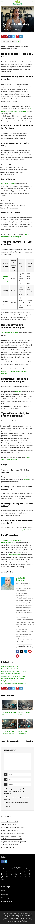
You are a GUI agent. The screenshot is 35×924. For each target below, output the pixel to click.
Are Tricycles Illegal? (7, 847)
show (17, 41)
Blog (8, 8)
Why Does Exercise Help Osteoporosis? (13, 842)
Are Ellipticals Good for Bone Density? (13, 833)
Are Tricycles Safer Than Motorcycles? (8, 732)
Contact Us (4, 894)
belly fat (26, 479)
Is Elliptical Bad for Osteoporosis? (11, 839)
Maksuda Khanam (7, 29)
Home (4, 8)
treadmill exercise (15, 555)
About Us (3, 890)
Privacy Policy (5, 898)
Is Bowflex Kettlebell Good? (9, 844)
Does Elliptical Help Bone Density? (11, 836)
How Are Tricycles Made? (24, 713)
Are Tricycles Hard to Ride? (9, 713)
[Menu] (2, 2)
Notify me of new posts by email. (17, 803)
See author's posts (24, 646)
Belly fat (18, 392)
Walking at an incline (8, 184)
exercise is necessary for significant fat (17, 530)
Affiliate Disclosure (6, 901)
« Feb (2, 879)
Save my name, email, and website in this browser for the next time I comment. (17, 791)
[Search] (32, 2)
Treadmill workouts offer (9, 333)
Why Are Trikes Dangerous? (23, 732)
